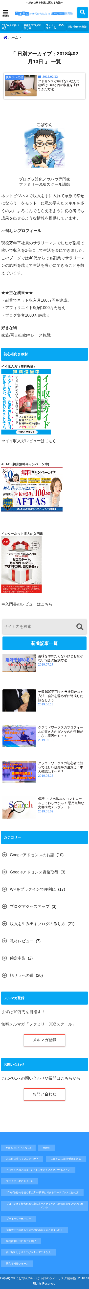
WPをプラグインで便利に (33, 889)
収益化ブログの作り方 (32, 27)
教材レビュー (22, 941)
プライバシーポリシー (18, 1218)
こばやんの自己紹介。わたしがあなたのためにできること (38, 1170)
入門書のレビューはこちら (29, 604)
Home (46, 1147)
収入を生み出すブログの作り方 (37, 924)
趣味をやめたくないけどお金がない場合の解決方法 (60, 658)
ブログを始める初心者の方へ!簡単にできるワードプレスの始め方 (42, 1192)
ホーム (12, 37)
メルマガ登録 (44, 1040)
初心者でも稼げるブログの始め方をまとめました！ (34, 1229)
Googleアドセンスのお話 (32, 855)
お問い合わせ (44, 1094)
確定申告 (18, 958)
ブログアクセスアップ (29, 906)
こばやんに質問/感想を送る (66, 1158)
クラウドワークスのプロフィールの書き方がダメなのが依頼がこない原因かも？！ (60, 732)
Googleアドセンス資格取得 (34, 872)
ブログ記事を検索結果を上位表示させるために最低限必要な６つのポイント (44, 1205)
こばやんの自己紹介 (10, 27)
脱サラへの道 (22, 975)
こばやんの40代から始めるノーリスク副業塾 (46, 1278)
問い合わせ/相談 (77, 26)
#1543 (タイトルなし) (18, 1147)
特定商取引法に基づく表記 (21, 1241)
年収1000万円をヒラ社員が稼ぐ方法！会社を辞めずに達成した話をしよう (61, 696)
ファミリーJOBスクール (55, 27)
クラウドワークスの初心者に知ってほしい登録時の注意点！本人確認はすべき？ (60, 767)
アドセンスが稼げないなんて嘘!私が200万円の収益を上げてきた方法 (59, 85)
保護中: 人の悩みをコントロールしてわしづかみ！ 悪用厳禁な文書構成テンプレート (61, 803)
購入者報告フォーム (17, 1263)
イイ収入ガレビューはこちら (31, 441)
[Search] (79, 627)
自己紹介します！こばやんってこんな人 (28, 1252)
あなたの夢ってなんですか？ (22, 1158)
